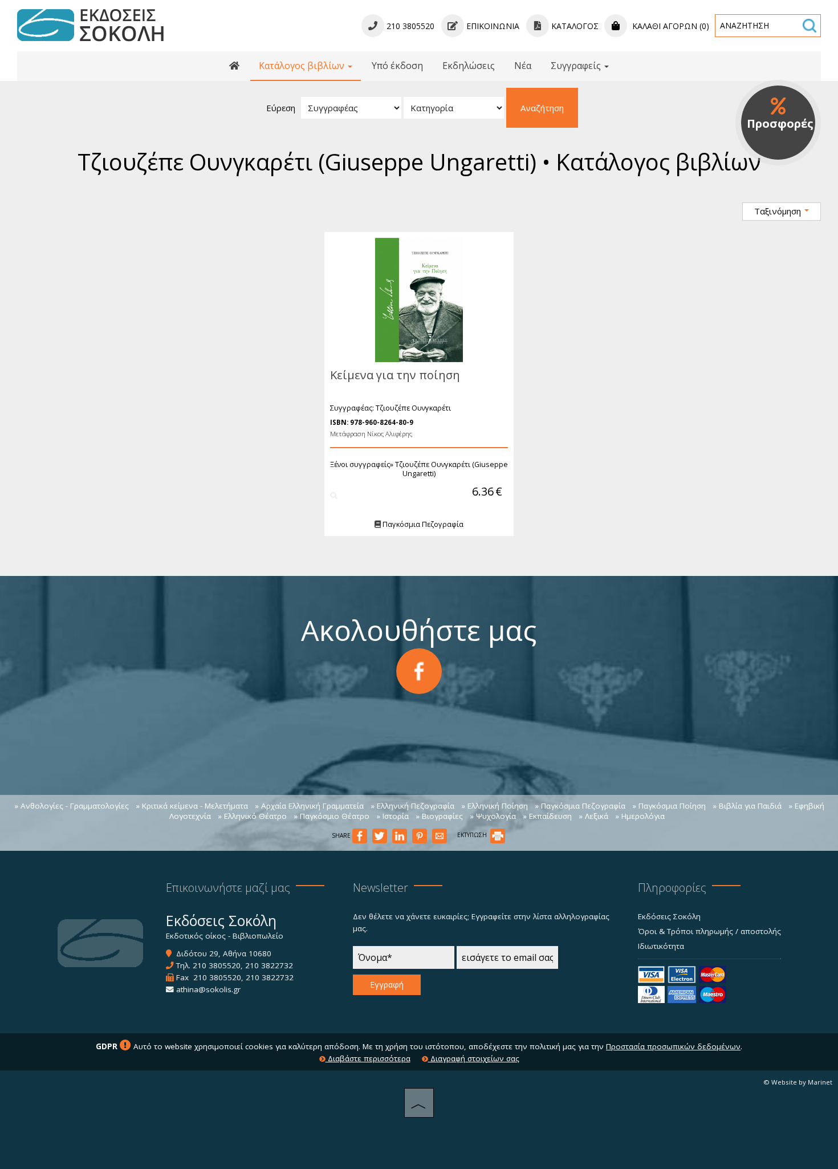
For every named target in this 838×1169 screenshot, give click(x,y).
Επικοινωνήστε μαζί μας (228, 887)
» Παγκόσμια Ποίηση (669, 806)
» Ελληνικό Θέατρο (252, 816)
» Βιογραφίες (439, 816)
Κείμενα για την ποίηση (395, 375)
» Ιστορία (392, 816)
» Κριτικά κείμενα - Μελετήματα (192, 806)
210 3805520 (217, 965)
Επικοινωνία (491, 26)
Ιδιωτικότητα (661, 946)
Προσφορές (780, 123)
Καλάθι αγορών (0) (669, 26)
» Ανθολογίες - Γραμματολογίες (71, 806)
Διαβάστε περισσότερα (368, 1058)
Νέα (522, 65)
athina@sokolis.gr (208, 989)
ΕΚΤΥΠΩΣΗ (473, 835)
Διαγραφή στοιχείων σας (473, 1058)
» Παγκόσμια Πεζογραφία (580, 806)
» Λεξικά (593, 816)
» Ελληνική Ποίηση (494, 806)
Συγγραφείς (577, 65)
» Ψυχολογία (493, 816)
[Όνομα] (403, 960)
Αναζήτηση (542, 107)
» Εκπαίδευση (547, 816)
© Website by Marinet (797, 1082)
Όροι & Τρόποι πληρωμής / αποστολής (709, 931)
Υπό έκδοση (397, 65)
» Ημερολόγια (640, 816)
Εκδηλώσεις (468, 65)
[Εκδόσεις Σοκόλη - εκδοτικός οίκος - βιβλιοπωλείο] (90, 24)
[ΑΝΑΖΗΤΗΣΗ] (809, 25)
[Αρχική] (234, 66)
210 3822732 (269, 965)
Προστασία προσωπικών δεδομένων (673, 1046)
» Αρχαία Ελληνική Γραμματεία (309, 806)
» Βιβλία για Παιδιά (747, 806)
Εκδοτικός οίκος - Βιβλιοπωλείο (224, 936)
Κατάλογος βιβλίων (303, 65)
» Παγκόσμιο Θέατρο (331, 816)
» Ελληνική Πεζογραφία (412, 806)
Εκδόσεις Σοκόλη (669, 916)
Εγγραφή (387, 984)
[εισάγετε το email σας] (507, 960)
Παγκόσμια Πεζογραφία (422, 524)
